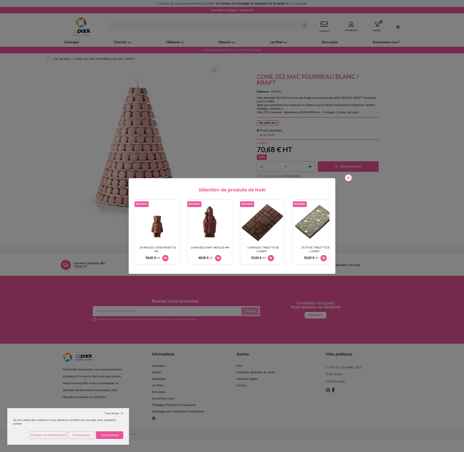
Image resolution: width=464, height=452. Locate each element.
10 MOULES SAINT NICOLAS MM (209, 247)
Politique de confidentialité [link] (48, 435)
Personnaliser (81, 435)
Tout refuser (112, 413)
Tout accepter (110, 435)
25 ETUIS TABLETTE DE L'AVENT (315, 249)
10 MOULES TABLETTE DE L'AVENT (263, 249)
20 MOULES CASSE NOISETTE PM (158, 249)
